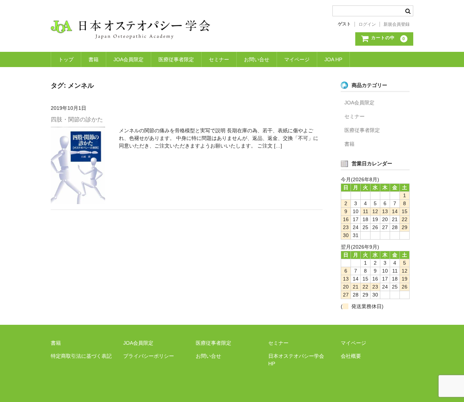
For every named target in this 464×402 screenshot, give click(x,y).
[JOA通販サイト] (130, 32)
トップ (66, 59)
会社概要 (351, 356)
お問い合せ (256, 59)
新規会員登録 (397, 24)
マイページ (297, 59)
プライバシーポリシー (148, 356)
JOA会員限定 (128, 59)
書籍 (93, 59)
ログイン (367, 24)
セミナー (219, 59)
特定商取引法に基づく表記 (81, 356)
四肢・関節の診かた (77, 119)
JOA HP (333, 59)
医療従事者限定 (176, 59)
